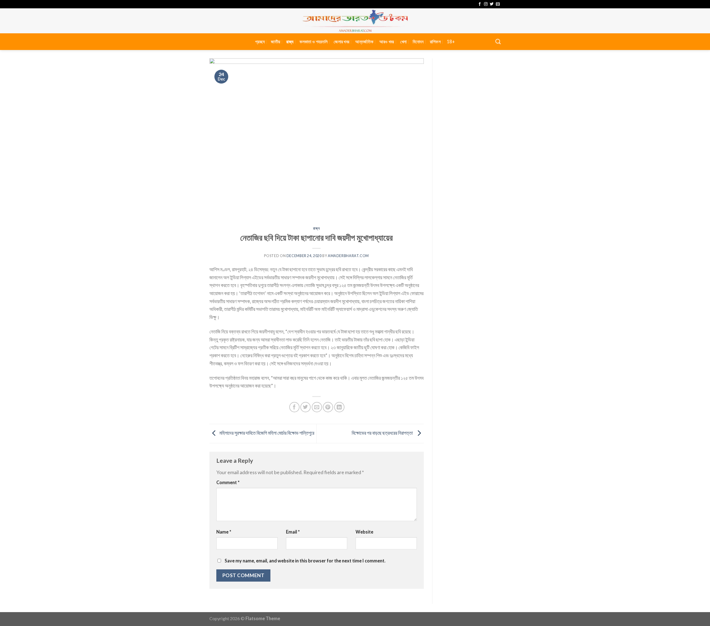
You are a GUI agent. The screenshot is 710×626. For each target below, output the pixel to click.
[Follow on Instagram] (486, 4)
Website (364, 531)
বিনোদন (418, 41)
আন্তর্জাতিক (364, 41)
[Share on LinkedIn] (339, 407)
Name (223, 531)
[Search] (498, 41)
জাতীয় (275, 41)
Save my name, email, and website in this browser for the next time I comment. (305, 560)
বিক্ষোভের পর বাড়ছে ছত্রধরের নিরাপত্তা (383, 433)
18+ (451, 41)
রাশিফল (435, 41)
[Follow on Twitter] (491, 4)
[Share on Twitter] (305, 407)
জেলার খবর (341, 41)
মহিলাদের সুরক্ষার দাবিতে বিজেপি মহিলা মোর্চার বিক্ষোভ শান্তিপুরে (266, 433)
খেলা (403, 41)
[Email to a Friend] (317, 407)
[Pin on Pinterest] (328, 407)
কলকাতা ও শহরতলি (314, 41)
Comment (228, 482)
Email (293, 531)
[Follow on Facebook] (479, 4)
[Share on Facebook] (294, 407)
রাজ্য (289, 41)
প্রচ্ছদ (260, 41)
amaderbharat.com (348, 256)
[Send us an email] (497, 4)
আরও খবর (386, 41)
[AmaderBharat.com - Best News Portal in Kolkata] (355, 20)
